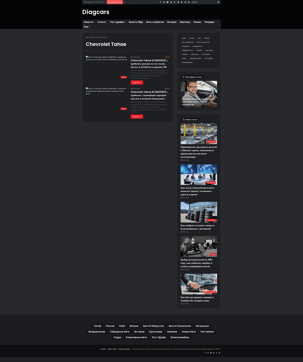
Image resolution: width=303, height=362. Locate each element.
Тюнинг (197, 22)
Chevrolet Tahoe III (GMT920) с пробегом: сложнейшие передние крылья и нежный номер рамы (149, 95)
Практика (185, 22)
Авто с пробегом (155, 22)
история (199, 50)
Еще (86, 26)
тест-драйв (209, 58)
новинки (185, 54)
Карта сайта (112, 349)
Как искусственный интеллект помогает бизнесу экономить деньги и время (197, 191)
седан (184, 58)
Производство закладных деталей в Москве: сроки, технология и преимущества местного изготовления (199, 152)
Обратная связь (124, 349)
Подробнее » (137, 82)
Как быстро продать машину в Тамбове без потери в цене (197, 299)
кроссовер (209, 50)
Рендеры (209, 22)
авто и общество (188, 42)
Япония (206, 38)
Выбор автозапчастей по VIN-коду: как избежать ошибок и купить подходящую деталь (197, 263)
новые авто (195, 54)
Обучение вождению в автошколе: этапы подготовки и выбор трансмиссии (198, 101)
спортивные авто (195, 58)
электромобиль (187, 62)
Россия (191, 38)
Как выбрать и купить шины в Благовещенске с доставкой (198, 227)
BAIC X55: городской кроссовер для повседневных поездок (147, 2)
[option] (199, 94)
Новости (88, 22)
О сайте (103, 349)
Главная (90, 37)
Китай (184, 38)
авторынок (185, 46)
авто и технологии (203, 42)
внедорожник (197, 46)
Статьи (101, 22)
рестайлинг (206, 54)
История (171, 22)
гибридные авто (187, 50)
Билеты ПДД (136, 22)
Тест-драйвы (117, 22)
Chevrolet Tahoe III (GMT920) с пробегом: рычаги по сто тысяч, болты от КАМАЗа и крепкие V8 (149, 64)
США (199, 38)
